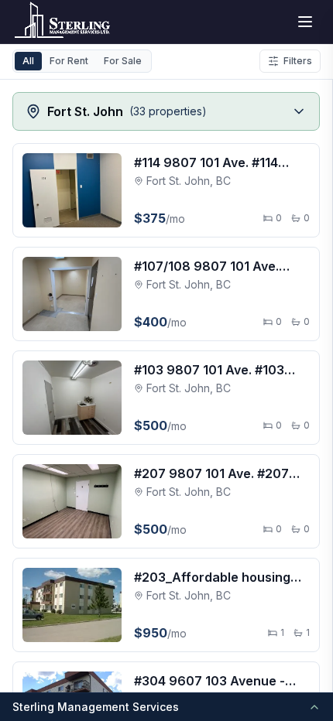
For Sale (123, 61)
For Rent (69, 61)
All (28, 61)
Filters (297, 61)
